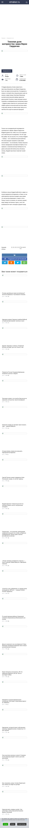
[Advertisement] (14, 19)
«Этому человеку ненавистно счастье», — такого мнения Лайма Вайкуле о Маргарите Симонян (14, 562)
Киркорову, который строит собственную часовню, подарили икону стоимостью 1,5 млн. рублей (13, 729)
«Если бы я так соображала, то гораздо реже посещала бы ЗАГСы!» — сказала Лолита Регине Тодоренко (14, 590)
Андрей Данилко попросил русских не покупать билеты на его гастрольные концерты (12, 505)
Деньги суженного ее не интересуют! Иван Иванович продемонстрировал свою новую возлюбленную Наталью (14, 645)
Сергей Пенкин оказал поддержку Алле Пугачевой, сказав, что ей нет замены (13, 478)
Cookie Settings (22, 824)
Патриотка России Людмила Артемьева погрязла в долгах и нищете (13, 372)
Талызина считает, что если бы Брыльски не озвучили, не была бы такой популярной (14, 399)
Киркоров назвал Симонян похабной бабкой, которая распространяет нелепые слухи (14, 320)
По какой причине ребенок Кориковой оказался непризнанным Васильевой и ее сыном (13, 618)
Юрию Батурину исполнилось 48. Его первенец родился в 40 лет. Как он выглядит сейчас (12, 673)
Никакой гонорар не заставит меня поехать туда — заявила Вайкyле (14, 425)
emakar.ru (14, 2)
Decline (12, 824)
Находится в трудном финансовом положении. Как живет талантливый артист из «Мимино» (14, 701)
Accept (5, 824)
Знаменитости (7, 71)
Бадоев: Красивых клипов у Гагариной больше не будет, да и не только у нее (13, 346)
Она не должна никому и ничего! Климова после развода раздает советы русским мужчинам (14, 757)
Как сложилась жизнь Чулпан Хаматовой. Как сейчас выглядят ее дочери (13, 783)
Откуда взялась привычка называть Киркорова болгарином (12, 451)
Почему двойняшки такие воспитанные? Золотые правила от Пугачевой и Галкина (13, 293)
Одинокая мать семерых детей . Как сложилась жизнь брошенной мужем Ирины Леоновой (12, 811)
